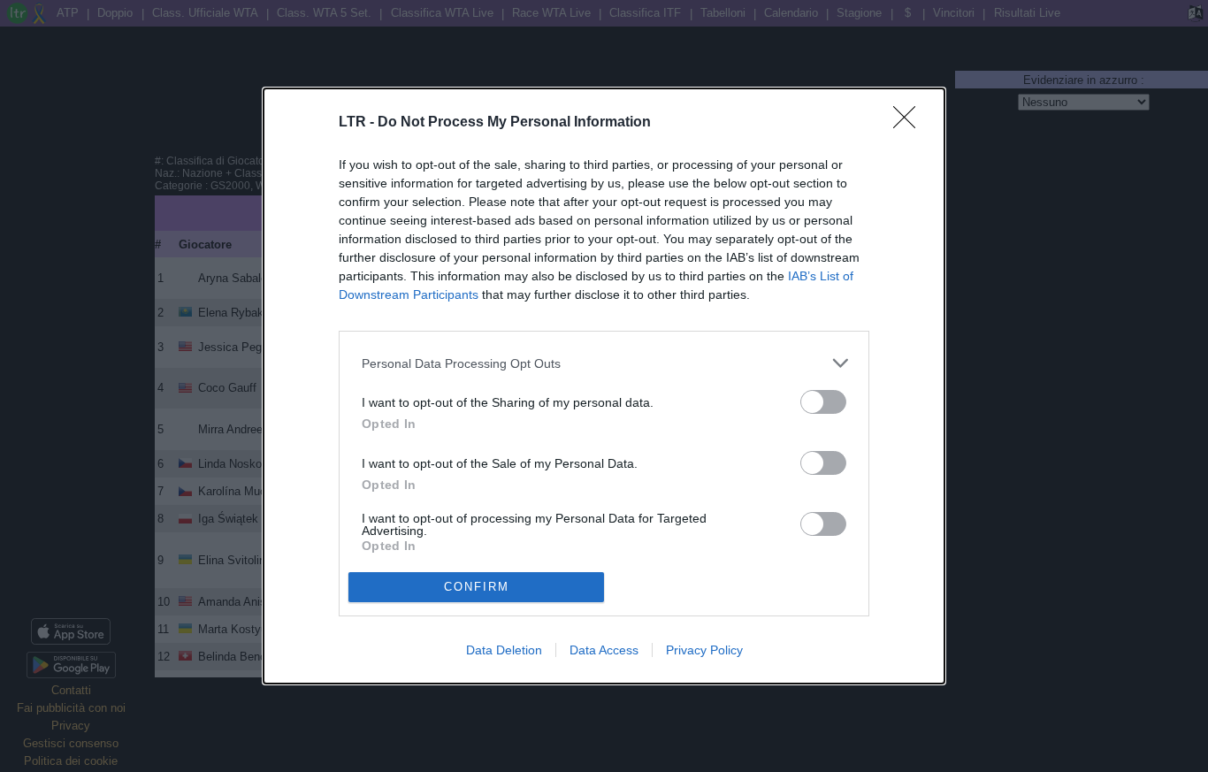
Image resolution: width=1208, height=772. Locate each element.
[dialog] (604, 386)
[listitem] (604, 363)
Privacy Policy (704, 650)
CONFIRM (476, 586)
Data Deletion (504, 650)
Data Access (604, 650)
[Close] (910, 123)
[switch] (823, 402)
